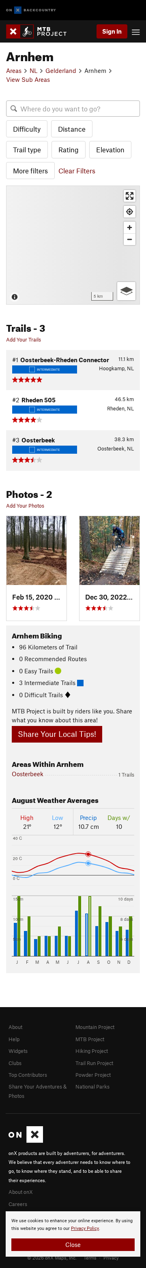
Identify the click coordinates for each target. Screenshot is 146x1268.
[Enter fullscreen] (129, 196)
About (15, 1027)
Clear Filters (76, 171)
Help (14, 1039)
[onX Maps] (26, 1141)
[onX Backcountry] (31, 10)
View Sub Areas (28, 79)
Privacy (111, 1257)
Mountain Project (94, 1027)
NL (33, 70)
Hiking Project (91, 1051)
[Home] (40, 31)
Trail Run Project (94, 1063)
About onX (21, 1192)
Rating (68, 149)
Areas (13, 70)
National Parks (92, 1086)
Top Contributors (28, 1075)
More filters (30, 171)
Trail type (27, 149)
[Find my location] (129, 212)
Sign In (112, 31)
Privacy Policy (85, 1228)
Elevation (110, 149)
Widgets (18, 1051)
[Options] (126, 291)
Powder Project (93, 1075)
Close (73, 1244)
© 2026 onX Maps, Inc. (52, 1257)
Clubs (15, 1063)
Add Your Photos (25, 505)
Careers (18, 1204)
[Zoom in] (129, 227)
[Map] (73, 245)
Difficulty (27, 129)
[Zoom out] (129, 239)
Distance (72, 129)
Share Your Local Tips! (57, 734)
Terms (90, 1257)
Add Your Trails (23, 339)
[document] (73, 1234)
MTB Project (89, 1039)
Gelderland (60, 70)
